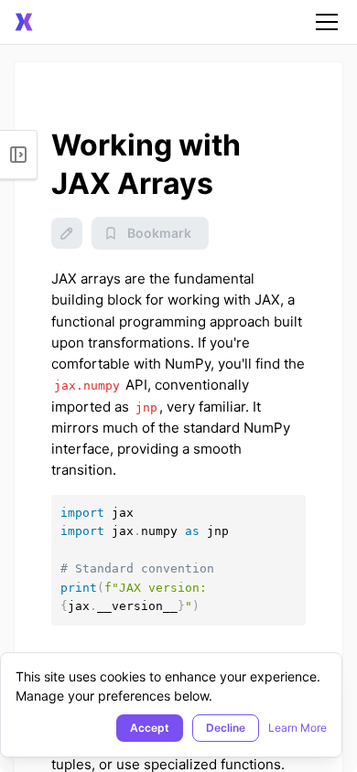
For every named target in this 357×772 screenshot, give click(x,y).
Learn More (297, 727)
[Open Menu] (19, 154)
